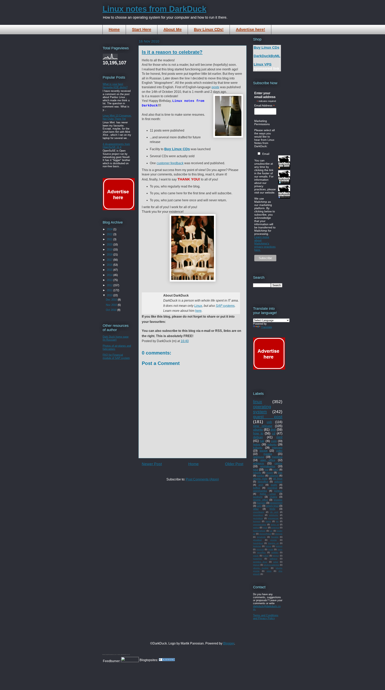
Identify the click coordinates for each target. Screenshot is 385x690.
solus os (275, 524)
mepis (268, 521)
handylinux (258, 543)
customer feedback (170, 163)
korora (268, 546)
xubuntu (272, 444)
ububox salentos (271, 565)
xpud (265, 527)
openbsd (272, 487)
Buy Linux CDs (266, 48)
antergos (275, 527)
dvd (273, 429)
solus (275, 562)
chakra (273, 496)
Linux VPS (263, 64)
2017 (110, 259)
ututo (269, 571)
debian (258, 437)
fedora (256, 444)
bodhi (274, 484)
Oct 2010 (111, 309)
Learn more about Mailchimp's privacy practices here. (265, 243)
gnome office (260, 500)
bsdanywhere (259, 531)
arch (260, 484)
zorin (274, 441)
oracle (256, 555)
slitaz (256, 509)
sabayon (274, 475)
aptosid (278, 481)
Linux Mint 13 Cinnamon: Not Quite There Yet (117, 117)
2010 (110, 295)
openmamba (260, 490)
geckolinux (258, 518)
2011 (110, 290)
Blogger (228, 643)
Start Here (141, 29)
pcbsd (265, 555)
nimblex (274, 552)
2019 (110, 249)
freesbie (275, 537)
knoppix (278, 500)
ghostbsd (257, 540)
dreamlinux (258, 515)
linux (257, 401)
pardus (260, 475)
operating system (262, 409)
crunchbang (258, 512)
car (271, 531)
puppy (269, 472)
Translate (266, 327)
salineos (273, 558)
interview (277, 447)
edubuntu (273, 515)
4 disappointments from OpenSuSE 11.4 (116, 146)
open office (267, 460)
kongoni (256, 521)
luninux (279, 546)
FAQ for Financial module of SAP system (116, 356)
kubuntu (257, 447)
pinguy (276, 555)
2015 (110, 269)
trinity (272, 509)
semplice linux (260, 562)
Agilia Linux (268, 493)
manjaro (261, 503)
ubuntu (258, 429)
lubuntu (257, 472)
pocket (263, 450)
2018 (110, 254)
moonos (260, 549)
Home (114, 29)
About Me (172, 29)
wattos (256, 527)
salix (259, 506)
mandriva (277, 456)
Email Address (264, 105)
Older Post (234, 464)
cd (273, 433)
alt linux (277, 478)
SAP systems (225, 305)
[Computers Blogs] (167, 660)
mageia (267, 453)
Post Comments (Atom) (202, 479)
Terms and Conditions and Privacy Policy (265, 617)
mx (277, 521)
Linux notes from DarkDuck (154, 8)
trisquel (256, 565)
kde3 (276, 469)
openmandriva (259, 524)
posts (215, 87)
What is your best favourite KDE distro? (115, 86)
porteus (278, 490)
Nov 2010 (112, 304)
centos (278, 463)
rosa (255, 469)
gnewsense (273, 518)
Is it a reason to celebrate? (172, 52)
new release (262, 426)
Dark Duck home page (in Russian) (116, 338)
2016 (110, 264)
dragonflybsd (265, 534)
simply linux (272, 506)
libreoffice (263, 481)
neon (280, 549)
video (279, 450)
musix (270, 549)
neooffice (261, 552)
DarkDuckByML (267, 56)
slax (280, 472)
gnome (273, 540)
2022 (110, 234)
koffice (256, 487)
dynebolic (261, 537)
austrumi (257, 496)
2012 (110, 285)
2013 (110, 280)
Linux (198, 305)
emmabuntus (267, 466)
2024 (110, 229)
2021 (110, 239)
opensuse (258, 456)
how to (258, 433)
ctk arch (274, 512)
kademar (257, 546)
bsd (266, 469)
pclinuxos (258, 463)
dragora (278, 534)
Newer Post (152, 464)
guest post (267, 416)
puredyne (257, 558)
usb (269, 422)
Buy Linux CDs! (209, 29)
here (198, 310)
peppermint (276, 503)
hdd (262, 441)
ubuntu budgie (260, 568)
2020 (110, 244)
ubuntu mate (260, 478)
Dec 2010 (112, 299)
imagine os (273, 543)
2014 (110, 275)
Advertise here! (250, 29)
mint (279, 437)
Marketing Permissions (262, 122)
